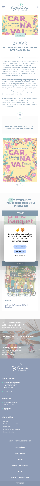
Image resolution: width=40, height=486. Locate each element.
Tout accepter (20, 247)
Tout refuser (20, 251)
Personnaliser (20, 256)
